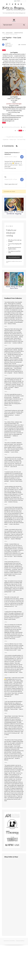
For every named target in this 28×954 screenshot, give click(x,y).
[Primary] (14, 19)
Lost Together (14, 52)
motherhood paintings (18, 32)
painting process (9, 32)
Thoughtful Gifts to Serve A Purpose (14, 137)
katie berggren (8, 45)
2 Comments (23, 44)
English (18, 0)
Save (4, 50)
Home (3, 32)
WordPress (22, 940)
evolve (5, 940)
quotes (24, 127)
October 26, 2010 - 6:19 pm (11, 179)
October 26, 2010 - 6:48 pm (11, 156)
